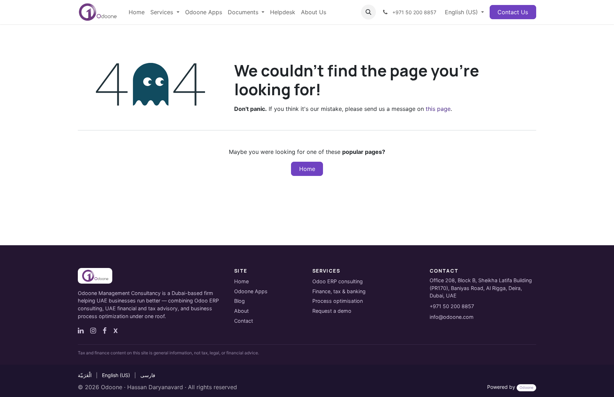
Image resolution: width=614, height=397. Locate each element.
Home (307, 168)
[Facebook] (105, 330)
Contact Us (512, 12)
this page (438, 108)
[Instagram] (93, 330)
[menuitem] (136, 12)
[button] (368, 12)
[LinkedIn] (81, 330)
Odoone (111, 387)
